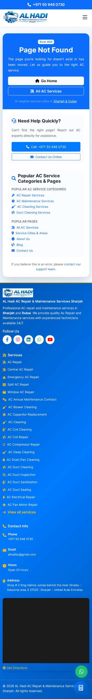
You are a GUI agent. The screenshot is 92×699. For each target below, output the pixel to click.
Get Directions (17, 668)
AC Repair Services (30, 195)
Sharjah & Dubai (65, 101)
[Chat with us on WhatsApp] (81, 671)
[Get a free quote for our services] (81, 688)
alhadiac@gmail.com (22, 554)
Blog (19, 244)
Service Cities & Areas (31, 233)
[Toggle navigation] (84, 17)
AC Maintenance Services (35, 201)
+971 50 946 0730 (49, 4)
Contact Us (24, 250)
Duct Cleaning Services (33, 212)
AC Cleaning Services (32, 206)
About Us (23, 239)
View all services (22, 512)
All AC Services (49, 91)
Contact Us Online (48, 157)
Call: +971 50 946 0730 (48, 147)
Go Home (49, 81)
